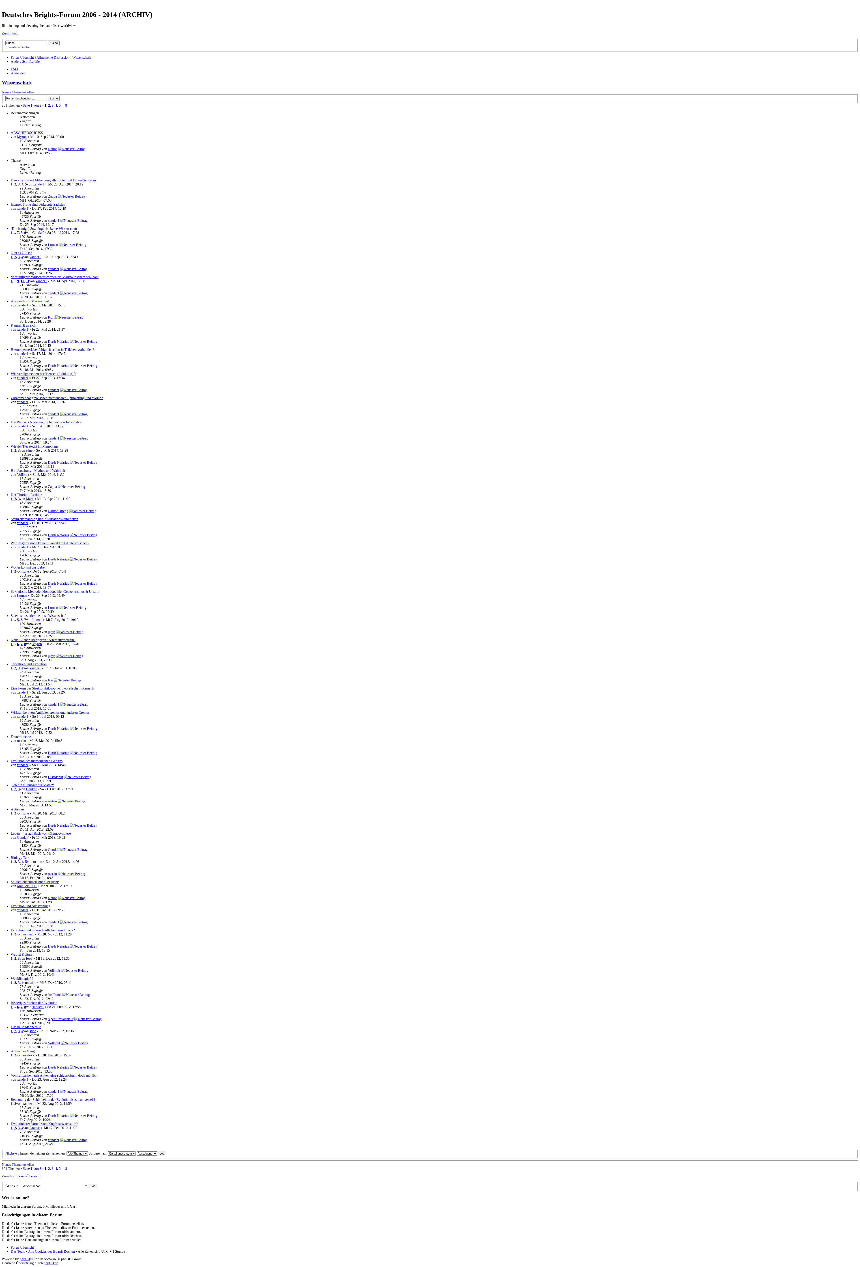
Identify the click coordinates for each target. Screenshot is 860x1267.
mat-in (21, 741)
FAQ (14, 69)
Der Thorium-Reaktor (26, 495)
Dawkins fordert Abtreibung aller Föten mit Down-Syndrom (53, 180)
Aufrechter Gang (23, 1051)
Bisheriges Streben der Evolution (34, 1003)
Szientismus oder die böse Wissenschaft (39, 616)
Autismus (17, 809)
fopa (29, 958)
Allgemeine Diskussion (53, 57)
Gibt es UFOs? (21, 253)
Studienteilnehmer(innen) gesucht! (35, 882)
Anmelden (18, 73)
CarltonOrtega (58, 511)
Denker (31, 789)
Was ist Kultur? (21, 954)
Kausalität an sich (23, 325)
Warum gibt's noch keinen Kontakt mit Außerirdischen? (50, 543)
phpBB (25, 1259)
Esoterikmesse (21, 737)
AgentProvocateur (60, 1019)
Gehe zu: (11, 1186)
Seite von (32, 105)
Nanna (52, 149)
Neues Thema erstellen (18, 92)
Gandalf (38, 233)
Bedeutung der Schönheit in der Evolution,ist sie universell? (53, 1099)
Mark (30, 499)
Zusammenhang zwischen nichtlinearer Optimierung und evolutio (57, 398)
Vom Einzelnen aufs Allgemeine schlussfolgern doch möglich (54, 1075)
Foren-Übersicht (22, 57)
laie (50, 680)
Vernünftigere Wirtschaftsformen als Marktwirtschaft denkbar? (55, 277)
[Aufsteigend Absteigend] (151, 1153)
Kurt (51, 317)
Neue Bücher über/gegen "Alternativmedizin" (43, 640)
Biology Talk (20, 858)
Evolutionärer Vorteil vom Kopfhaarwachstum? (44, 1124)
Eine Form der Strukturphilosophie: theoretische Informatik (52, 688)
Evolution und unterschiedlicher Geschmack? (43, 930)
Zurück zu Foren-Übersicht (21, 1176)
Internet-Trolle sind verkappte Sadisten (38, 204)
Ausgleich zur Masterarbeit (30, 301)
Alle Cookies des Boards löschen (51, 1251)
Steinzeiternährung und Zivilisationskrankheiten (44, 519)
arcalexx (28, 1055)
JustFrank (55, 995)
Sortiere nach (98, 1153)
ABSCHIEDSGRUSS (27, 133)
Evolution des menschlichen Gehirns (36, 761)
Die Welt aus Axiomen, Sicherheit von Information (46, 422)
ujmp (51, 632)
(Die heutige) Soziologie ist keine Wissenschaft (44, 229)
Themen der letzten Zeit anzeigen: (42, 1153)
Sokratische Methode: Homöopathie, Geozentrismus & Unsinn (55, 591)
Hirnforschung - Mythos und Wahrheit (38, 470)
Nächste (11, 1153)
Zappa (52, 196)
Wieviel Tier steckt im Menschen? (34, 446)
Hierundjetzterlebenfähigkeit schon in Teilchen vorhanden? (52, 349)
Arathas (34, 1128)
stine (29, 450)
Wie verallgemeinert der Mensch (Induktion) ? (43, 374)
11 (27, 281)
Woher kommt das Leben (28, 567)
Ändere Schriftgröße (25, 61)
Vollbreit (23, 474)
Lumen (53, 245)
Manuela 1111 (27, 886)
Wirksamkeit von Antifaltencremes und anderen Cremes (50, 712)
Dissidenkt (55, 777)
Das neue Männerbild (26, 1027)
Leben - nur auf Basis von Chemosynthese (41, 833)
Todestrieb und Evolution (29, 664)
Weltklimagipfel (22, 978)
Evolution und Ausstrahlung (30, 906)
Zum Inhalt (9, 33)
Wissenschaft (81, 57)
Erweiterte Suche (17, 47)
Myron (22, 137)
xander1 (39, 184)
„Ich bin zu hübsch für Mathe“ (32, 785)
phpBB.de (51, 1263)
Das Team (18, 1251)
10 (22, 281)
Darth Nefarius (58, 341)
